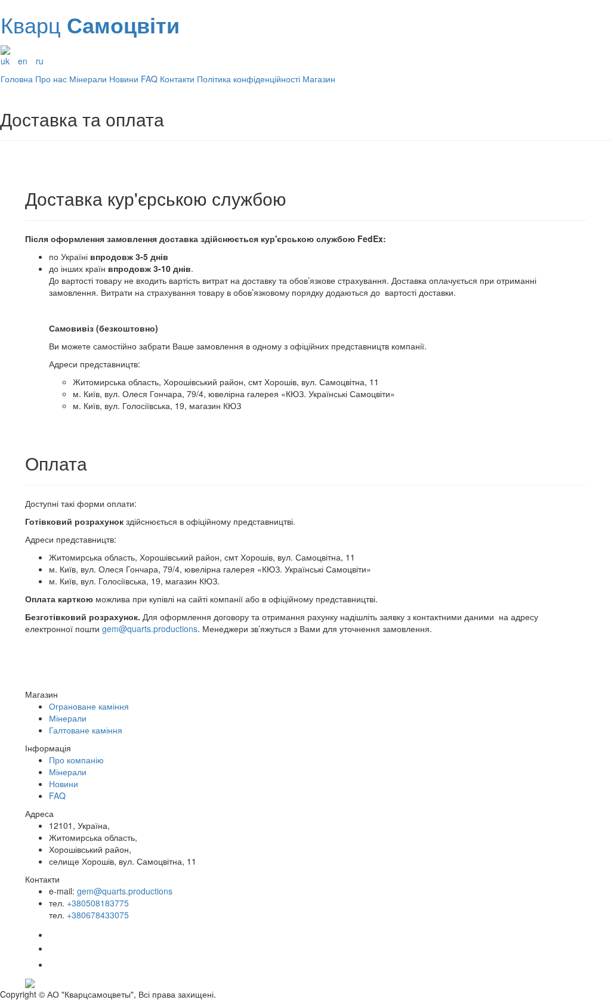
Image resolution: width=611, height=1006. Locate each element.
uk (5, 61)
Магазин (319, 79)
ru (40, 61)
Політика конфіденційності (248, 79)
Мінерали (88, 79)
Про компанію (76, 760)
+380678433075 (98, 915)
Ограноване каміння (89, 706)
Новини (123, 79)
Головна (17, 79)
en (22, 61)
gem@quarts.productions (150, 628)
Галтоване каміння (85, 730)
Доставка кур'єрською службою (155, 198)
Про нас (51, 79)
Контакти (177, 79)
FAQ (149, 79)
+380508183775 (98, 903)
